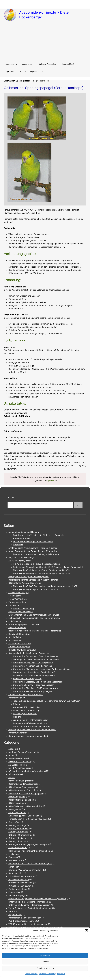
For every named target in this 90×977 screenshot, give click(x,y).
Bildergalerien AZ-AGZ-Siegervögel (24, 583)
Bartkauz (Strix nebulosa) (25, 713)
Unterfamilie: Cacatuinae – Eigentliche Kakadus (35, 656)
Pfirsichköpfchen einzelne (20, 883)
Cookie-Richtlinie (31, 974)
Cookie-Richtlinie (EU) (18, 592)
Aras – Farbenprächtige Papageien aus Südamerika (32, 551)
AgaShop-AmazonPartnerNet (22, 752)
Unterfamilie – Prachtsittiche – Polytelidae (28, 902)
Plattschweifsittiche (17, 889)
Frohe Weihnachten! (17, 599)
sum (54, 480)
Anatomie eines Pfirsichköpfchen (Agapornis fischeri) (33, 548)
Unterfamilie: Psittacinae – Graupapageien (33, 691)
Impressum (61, 974)
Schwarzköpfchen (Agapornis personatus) (28, 736)
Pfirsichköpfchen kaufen (19, 886)
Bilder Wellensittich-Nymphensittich (25, 806)
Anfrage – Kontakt (21, 538)
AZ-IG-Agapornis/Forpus (19, 561)
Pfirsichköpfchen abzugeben (21, 876)
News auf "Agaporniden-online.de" (24, 870)
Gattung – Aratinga (17, 825)
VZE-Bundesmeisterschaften (22, 921)
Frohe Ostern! (14, 596)
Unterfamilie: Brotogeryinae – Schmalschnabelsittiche (38, 682)
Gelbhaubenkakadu (17, 847)
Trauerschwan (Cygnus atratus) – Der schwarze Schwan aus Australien (46, 701)
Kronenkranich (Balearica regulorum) (30, 723)
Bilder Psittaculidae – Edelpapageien (25, 793)
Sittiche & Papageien (18, 895)
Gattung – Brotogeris (18, 832)
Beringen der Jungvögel (19, 781)
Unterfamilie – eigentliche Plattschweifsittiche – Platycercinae (37, 898)
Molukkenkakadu (16, 860)
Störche (16, 704)
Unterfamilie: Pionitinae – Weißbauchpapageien (35, 688)
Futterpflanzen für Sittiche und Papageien (28, 819)
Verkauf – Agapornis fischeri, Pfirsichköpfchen (30, 908)
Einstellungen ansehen (45, 968)
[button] (86, 930)
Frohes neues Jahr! (17, 602)
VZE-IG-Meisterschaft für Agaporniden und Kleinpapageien (36, 927)
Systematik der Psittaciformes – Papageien (28, 653)
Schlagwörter (14, 640)
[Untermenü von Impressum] (42, 71)
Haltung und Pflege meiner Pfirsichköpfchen (29, 851)
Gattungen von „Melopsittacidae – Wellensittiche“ (36, 659)
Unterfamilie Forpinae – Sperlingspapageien (33, 685)
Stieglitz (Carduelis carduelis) (22, 650)
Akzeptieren (45, 955)
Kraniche (17, 717)
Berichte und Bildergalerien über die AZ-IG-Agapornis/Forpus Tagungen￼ (47, 567)
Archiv (11, 755)
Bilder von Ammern (17, 803)
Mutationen (13, 867)
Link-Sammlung (15, 621)
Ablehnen (45, 962)
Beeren (11, 777)
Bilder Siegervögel (16, 797)
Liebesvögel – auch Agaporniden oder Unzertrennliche (34, 618)
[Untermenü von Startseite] (16, 64)
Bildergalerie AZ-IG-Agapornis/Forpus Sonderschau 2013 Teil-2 (43, 573)
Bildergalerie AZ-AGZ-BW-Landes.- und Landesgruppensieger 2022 (45, 586)
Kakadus (12, 857)
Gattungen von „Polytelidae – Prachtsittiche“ (34, 672)
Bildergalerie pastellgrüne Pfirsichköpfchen (28, 576)
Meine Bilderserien (17, 627)
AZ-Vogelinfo (14, 774)
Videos (11, 911)
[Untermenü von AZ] (25, 71)
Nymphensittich (15, 873)
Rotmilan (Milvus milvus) (19, 634)
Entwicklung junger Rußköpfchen (23, 816)
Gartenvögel (14, 822)
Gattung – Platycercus (18, 838)
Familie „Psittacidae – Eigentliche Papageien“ (34, 675)
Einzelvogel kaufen (17, 812)
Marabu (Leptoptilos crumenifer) (23, 624)
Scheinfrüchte (14, 637)
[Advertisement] (45, 41)
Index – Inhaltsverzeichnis (20, 612)
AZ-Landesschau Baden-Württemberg (26, 771)
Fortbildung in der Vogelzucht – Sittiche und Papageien (39, 535)
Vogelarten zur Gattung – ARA (27, 678)
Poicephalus (14, 892)
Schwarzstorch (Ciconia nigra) (27, 710)
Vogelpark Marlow (16, 698)
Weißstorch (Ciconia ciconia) (26, 707)
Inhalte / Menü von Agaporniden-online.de (33, 541)
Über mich (18, 545)
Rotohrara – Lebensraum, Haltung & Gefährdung (36, 554)
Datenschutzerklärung (47, 974)
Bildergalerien (14, 809)
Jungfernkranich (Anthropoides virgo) (30, 720)
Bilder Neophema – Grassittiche (23, 790)
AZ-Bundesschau (16, 758)
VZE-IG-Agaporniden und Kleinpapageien (27, 924)
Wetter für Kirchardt (17, 733)
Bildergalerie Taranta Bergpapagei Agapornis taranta (33, 580)
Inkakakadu (13, 854)
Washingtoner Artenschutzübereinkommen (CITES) (32, 729)
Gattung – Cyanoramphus (20, 835)
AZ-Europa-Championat (19, 761)
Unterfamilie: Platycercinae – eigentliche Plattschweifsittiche (41, 669)
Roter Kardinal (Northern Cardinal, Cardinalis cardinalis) (34, 631)
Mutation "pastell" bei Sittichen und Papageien (30, 863)
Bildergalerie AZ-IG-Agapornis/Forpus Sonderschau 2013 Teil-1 (42, 570)
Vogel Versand (15, 914)
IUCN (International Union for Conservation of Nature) (33, 615)
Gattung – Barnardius (18, 828)
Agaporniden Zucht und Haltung (23, 532)
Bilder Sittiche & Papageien (21, 800)
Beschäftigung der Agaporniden (23, 784)
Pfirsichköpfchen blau (18, 879)
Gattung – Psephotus (18, 841)
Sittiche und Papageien (19, 647)
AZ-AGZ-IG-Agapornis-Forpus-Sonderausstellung (36, 564)
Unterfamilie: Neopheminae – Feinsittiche (32, 666)
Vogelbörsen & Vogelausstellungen (24, 918)
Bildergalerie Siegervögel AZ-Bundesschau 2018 (35, 589)
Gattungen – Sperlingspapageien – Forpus (28, 844)
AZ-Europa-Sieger (16, 765)
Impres (49, 480)
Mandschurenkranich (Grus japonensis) (31, 726)
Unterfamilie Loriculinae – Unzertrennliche (33, 663)
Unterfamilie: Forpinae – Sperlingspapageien (29, 905)
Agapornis (13, 749)
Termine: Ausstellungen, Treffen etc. (25, 694)
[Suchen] (78, 505)
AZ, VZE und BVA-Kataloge (21, 557)
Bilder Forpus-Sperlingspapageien (24, 787)
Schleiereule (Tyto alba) (19, 643)
